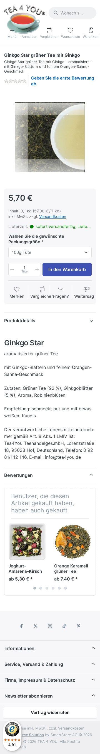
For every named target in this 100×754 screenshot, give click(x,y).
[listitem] (50, 137)
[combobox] (72, 13)
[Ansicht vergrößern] (50, 137)
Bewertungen (18, 475)
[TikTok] (64, 626)
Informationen (19, 648)
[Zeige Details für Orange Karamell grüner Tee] (72, 541)
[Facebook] (21, 626)
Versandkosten (52, 216)
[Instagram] (50, 626)
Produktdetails (19, 320)
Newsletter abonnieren (28, 696)
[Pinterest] (78, 626)
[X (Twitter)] (36, 626)
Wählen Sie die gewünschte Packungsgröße (36, 239)
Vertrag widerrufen (50, 712)
